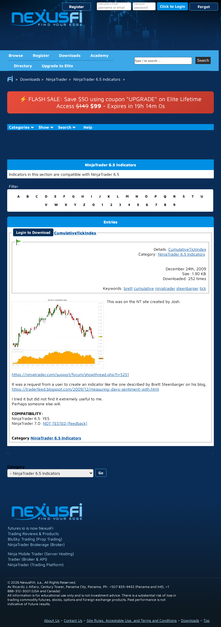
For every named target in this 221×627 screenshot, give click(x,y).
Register (76, 6)
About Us (52, 620)
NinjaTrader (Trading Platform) (36, 564)
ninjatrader (165, 288)
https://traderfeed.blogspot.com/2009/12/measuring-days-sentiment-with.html (85, 389)
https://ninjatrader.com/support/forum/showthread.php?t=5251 (70, 374)
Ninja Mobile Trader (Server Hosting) (41, 553)
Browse (16, 55)
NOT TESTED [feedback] (65, 423)
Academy (99, 55)
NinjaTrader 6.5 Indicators (56, 437)
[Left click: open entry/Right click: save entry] (58, 333)
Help (87, 127)
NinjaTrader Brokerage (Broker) (36, 544)
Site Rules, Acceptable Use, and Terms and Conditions (132, 620)
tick (203, 288)
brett (128, 288)
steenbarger (187, 288)
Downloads (70, 55)
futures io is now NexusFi (30, 528)
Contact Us (73, 620)
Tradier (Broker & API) (27, 559)
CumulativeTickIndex (75, 232)
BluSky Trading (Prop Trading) (35, 539)
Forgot (204, 6)
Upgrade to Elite (57, 65)
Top (206, 620)
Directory (23, 65)
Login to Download (33, 232)
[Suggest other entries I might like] (19, 241)
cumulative (144, 288)
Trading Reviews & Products (33, 533)
